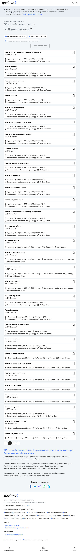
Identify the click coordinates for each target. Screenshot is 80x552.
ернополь (8, 518)
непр (15, 513)
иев (65, 513)
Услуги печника (11, 96)
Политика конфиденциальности (17, 528)
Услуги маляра (11, 66)
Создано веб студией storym (17, 505)
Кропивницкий (9, 516)
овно (65, 516)
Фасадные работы (13, 226)
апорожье (40, 513)
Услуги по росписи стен (14, 81)
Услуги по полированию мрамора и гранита (23, 52)
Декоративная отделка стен (17, 163)
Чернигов (64, 518)
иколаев (40, 516)
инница (7, 513)
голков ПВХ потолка (37, 36)
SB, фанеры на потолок (15, 36)
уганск (20, 516)
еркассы (55, 518)
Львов (32, 516)
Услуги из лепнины (12, 175)
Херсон (34, 518)
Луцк (27, 516)
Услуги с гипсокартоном (15, 252)
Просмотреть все (40, 46)
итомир (31, 513)
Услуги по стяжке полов (14, 107)
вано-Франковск (54, 513)
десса (49, 516)
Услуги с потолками (13, 267)
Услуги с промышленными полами (18, 134)
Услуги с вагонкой (12, 281)
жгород (18, 518)
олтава (57, 516)
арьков (26, 518)
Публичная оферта (12, 525)
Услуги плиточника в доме (15, 188)
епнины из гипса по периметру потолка (21, 41)
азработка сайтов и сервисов (35, 540)
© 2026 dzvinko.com (11, 500)
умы (71, 516)
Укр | (75, 3)
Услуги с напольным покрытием (18, 122)
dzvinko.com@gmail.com (14, 535)
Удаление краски (12, 240)
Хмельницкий (44, 518)
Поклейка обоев (11, 148)
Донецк (22, 513)
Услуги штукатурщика (14, 200)
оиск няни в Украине (12, 540)
